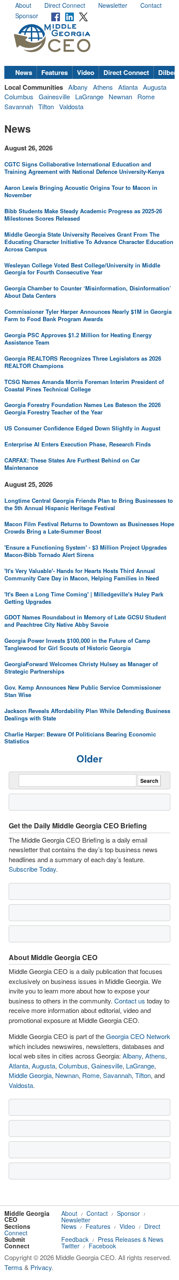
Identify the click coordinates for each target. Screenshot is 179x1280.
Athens (103, 86)
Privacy (41, 1267)
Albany (78, 86)
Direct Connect (64, 5)
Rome (146, 96)
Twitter (70, 1245)
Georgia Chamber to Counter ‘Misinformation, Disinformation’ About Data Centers (87, 292)
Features (54, 72)
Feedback (75, 1239)
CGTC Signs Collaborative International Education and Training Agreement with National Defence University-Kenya (84, 168)
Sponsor (26, 15)
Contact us (129, 1000)
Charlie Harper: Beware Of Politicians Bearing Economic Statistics (80, 738)
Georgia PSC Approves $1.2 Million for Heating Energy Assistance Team (78, 338)
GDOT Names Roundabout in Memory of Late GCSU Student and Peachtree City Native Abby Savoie (85, 621)
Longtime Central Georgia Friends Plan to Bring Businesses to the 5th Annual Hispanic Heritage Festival (88, 504)
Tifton (46, 106)
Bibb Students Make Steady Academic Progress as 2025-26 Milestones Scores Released (83, 214)
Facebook (102, 1245)
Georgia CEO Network (138, 1036)
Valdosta (71, 106)
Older (89, 758)
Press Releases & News (130, 1239)
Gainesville (54, 96)
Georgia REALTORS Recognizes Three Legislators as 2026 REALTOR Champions (82, 362)
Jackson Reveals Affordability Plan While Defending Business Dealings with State (87, 714)
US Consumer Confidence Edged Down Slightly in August (82, 428)
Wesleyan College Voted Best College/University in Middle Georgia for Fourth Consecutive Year (82, 269)
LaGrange (89, 96)
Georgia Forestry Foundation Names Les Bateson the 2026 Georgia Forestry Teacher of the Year (82, 408)
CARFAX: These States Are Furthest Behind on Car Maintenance (72, 464)
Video (85, 72)
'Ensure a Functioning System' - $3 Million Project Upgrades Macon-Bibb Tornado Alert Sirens (85, 551)
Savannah (18, 106)
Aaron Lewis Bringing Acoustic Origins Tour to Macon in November (80, 191)
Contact (151, 5)
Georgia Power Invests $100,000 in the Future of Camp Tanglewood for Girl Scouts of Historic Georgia (77, 644)
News (23, 72)
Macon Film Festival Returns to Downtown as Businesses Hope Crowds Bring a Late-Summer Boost (89, 527)
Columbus (18, 96)
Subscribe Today (32, 868)
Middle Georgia (30, 1075)
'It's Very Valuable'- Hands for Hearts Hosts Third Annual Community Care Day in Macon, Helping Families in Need (81, 574)
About (23, 5)
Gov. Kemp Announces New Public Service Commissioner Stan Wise (82, 691)
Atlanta (128, 86)
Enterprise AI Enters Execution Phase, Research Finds (77, 444)
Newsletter (112, 5)
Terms (13, 1267)
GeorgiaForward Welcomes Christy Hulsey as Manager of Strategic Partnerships (81, 667)
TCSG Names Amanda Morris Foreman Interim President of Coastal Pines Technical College (84, 385)
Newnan (120, 96)
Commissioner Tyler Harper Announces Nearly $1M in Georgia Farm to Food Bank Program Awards (88, 315)
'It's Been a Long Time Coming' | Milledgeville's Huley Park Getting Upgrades (83, 598)
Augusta (154, 86)
